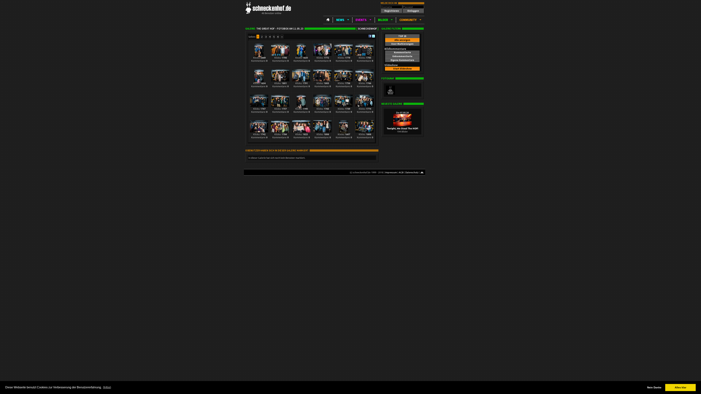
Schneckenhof (367, 28)
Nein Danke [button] (654, 387)
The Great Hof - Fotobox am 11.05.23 (279, 28)
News (340, 20)
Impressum (391, 172)
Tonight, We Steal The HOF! (402, 128)
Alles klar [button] (680, 387)
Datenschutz (411, 172)
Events (361, 20)
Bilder (383, 20)
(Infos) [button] (107, 387)
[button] (391, 11)
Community (408, 20)
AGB (401, 172)
